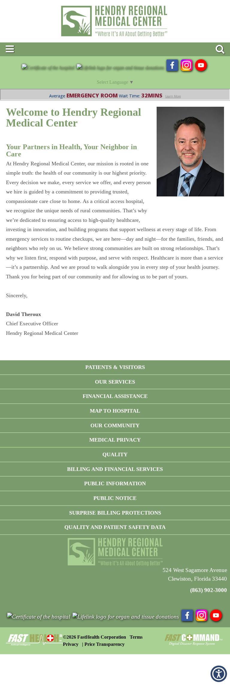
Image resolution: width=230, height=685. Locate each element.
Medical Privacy (115, 440)
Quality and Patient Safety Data (115, 527)
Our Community (115, 425)
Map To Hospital (115, 411)
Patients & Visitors (115, 367)
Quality (115, 454)
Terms (136, 637)
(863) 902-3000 (208, 590)
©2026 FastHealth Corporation (94, 637)
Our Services (115, 382)
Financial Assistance (115, 396)
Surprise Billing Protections (115, 513)
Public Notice (115, 498)
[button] (219, 674)
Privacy (70, 644)
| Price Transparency (103, 644)
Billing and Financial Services (115, 469)
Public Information (115, 483)
